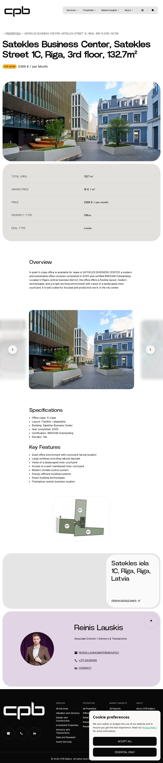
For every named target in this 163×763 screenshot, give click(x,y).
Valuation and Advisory (68, 713)
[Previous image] (12, 349)
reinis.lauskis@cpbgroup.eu (99, 652)
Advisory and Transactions (63, 731)
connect (85, 668)
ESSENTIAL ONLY (125, 752)
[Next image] (150, 349)
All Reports (115, 708)
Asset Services (64, 741)
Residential (88, 726)
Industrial (87, 722)
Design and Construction (63, 719)
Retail (86, 717)
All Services (62, 708)
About (128, 10)
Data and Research (66, 737)
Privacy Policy (149, 727)
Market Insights (109, 10)
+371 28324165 (88, 660)
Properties (88, 10)
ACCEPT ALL (125, 741)
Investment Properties (67, 725)
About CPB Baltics (145, 708)
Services (71, 10)
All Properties (89, 708)
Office (86, 713)
